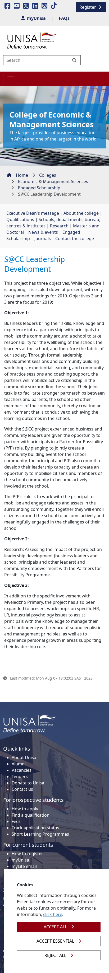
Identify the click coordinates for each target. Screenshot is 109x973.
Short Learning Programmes (40, 834)
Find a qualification (30, 815)
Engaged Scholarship (39, 188)
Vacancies (21, 770)
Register (88, 7)
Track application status (35, 828)
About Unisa (24, 757)
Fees (16, 821)
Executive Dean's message (32, 213)
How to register (27, 854)
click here (52, 914)
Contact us (22, 789)
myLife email (24, 866)
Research (59, 226)
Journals (42, 238)
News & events (43, 232)
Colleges (47, 175)
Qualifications (20, 219)
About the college (81, 213)
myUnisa (20, 860)
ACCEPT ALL (55, 927)
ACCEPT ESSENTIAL (55, 941)
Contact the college (74, 238)
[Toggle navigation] (10, 79)
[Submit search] (75, 60)
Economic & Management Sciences (53, 181)
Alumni (19, 764)
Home (22, 175)
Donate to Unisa (28, 783)
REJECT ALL (55, 955)
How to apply (25, 809)
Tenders (20, 776)
